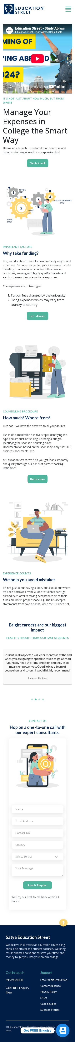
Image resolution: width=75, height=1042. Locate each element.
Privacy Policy (48, 991)
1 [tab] (32, 699)
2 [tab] (36, 699)
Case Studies (48, 1003)
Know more (37, 479)
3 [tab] (39, 699)
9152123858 (14, 980)
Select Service (23, 856)
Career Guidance (50, 985)
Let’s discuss (37, 316)
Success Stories (50, 1009)
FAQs (43, 997)
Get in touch (38, 163)
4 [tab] (43, 699)
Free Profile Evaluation (53, 979)
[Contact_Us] (62, 1030)
